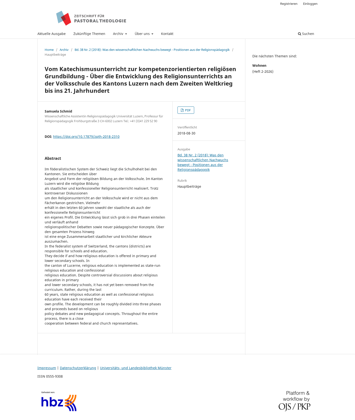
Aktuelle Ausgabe (51, 33)
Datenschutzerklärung (78, 368)
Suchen (307, 33)
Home (49, 49)
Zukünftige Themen (89, 33)
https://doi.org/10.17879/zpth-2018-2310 (86, 136)
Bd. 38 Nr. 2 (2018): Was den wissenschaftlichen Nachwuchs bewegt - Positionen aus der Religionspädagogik (152, 49)
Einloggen (310, 3)
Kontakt (167, 33)
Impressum (46, 368)
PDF (187, 110)
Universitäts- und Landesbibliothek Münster (135, 368)
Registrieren (289, 3)
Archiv (118, 33)
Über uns (143, 33)
